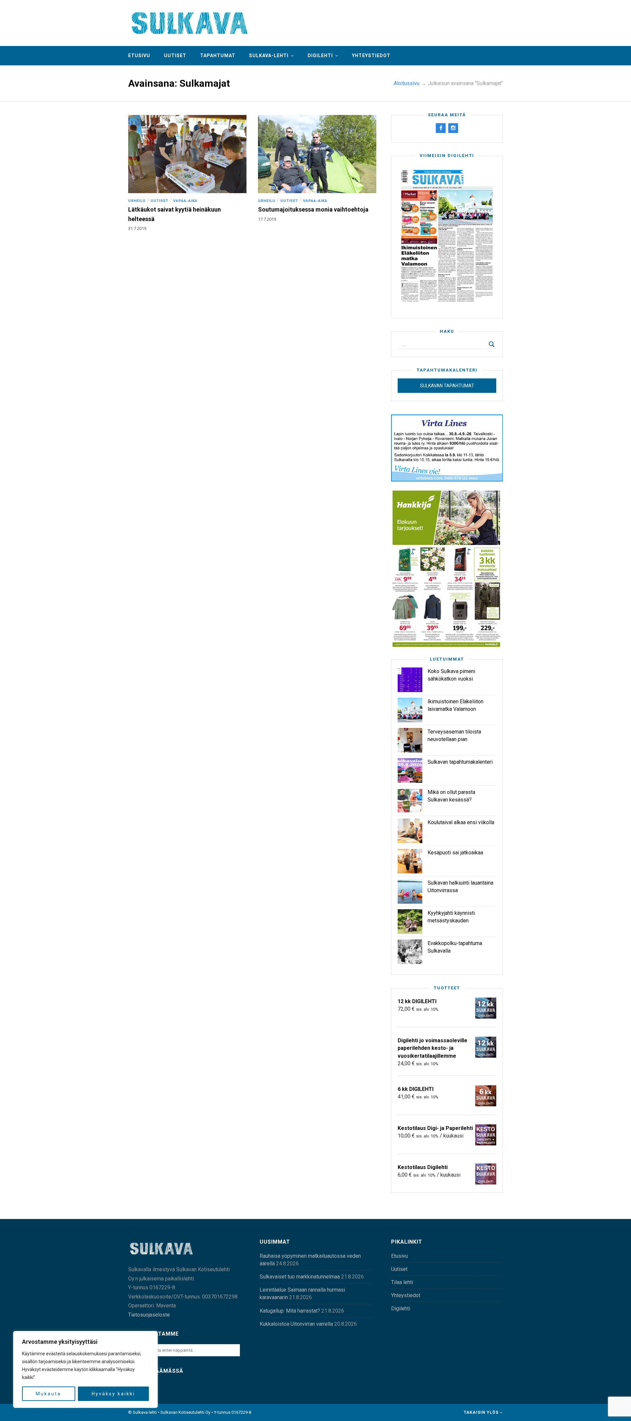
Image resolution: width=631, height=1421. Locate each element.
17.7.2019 (267, 219)
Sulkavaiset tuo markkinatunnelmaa (300, 1277)
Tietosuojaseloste (149, 1315)
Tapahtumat (217, 55)
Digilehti (320, 55)
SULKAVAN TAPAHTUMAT (447, 385)
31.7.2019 (137, 228)
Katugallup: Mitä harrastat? (290, 1311)
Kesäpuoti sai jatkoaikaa (455, 852)
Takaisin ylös (482, 1412)
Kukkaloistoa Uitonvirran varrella (296, 1324)
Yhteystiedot (371, 55)
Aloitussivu (406, 83)
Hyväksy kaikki (113, 1393)
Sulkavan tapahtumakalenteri (460, 762)
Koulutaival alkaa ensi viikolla (461, 822)
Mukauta (48, 1393)
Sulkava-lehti (269, 55)
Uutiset (175, 55)
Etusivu (139, 55)
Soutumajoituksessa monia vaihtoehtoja (313, 209)
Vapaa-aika (185, 201)
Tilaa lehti (402, 1282)
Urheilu (137, 201)
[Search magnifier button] (491, 344)
